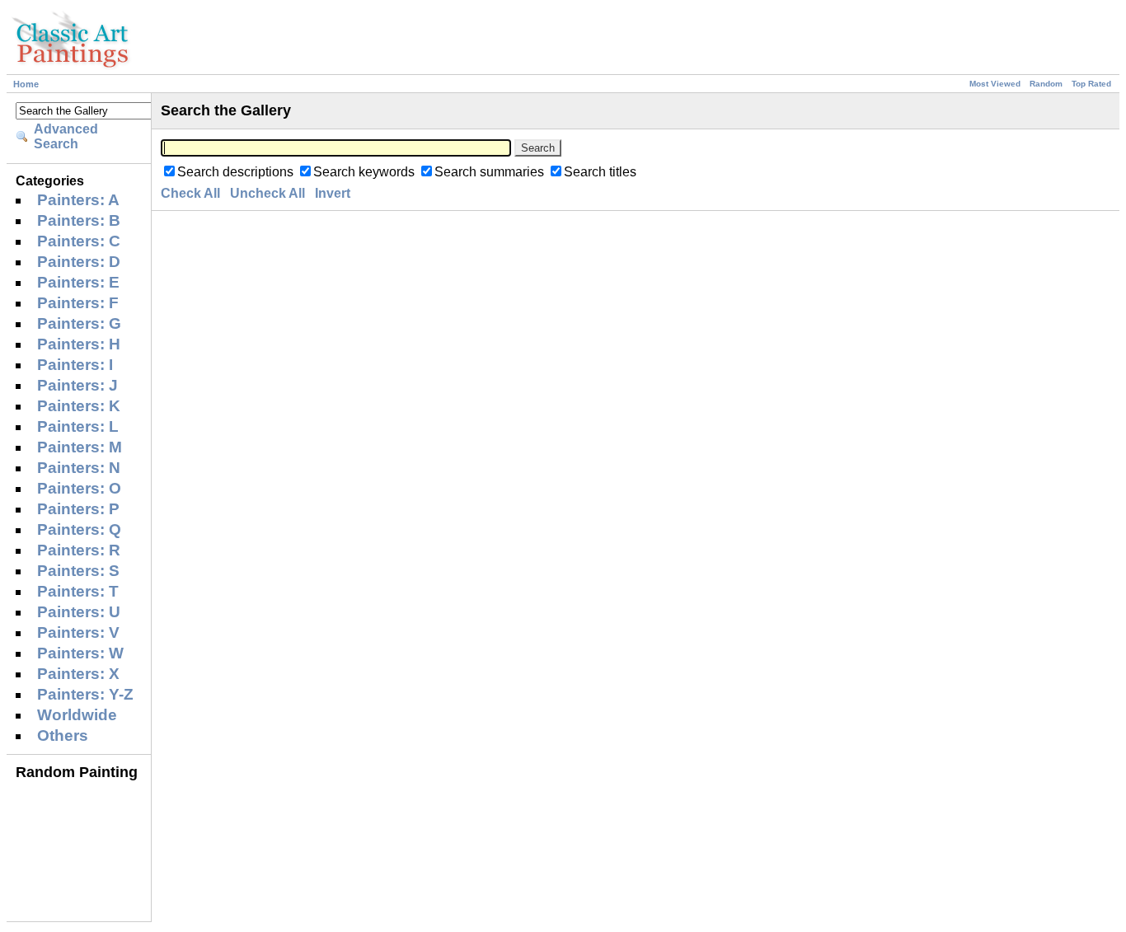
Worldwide (77, 715)
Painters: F (78, 302)
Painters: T (78, 591)
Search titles (600, 172)
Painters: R (78, 550)
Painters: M (79, 447)
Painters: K (78, 405)
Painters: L (78, 426)
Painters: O (79, 488)
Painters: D (78, 261)
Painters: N (78, 467)
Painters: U (78, 612)
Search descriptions (235, 172)
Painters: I (75, 364)
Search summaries (489, 172)
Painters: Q (79, 529)
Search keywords (364, 172)
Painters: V (78, 632)
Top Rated (1091, 83)
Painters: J (77, 385)
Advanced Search (66, 136)
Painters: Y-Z (85, 694)
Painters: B (78, 220)
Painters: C (78, 241)
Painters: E (78, 282)
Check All (190, 193)
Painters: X (78, 673)
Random (1046, 83)
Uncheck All (267, 193)
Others (62, 735)
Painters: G (79, 323)
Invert (332, 193)
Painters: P (78, 509)
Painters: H (78, 344)
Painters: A (78, 199)
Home (26, 84)
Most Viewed (994, 83)
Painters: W (80, 653)
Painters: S (78, 570)
